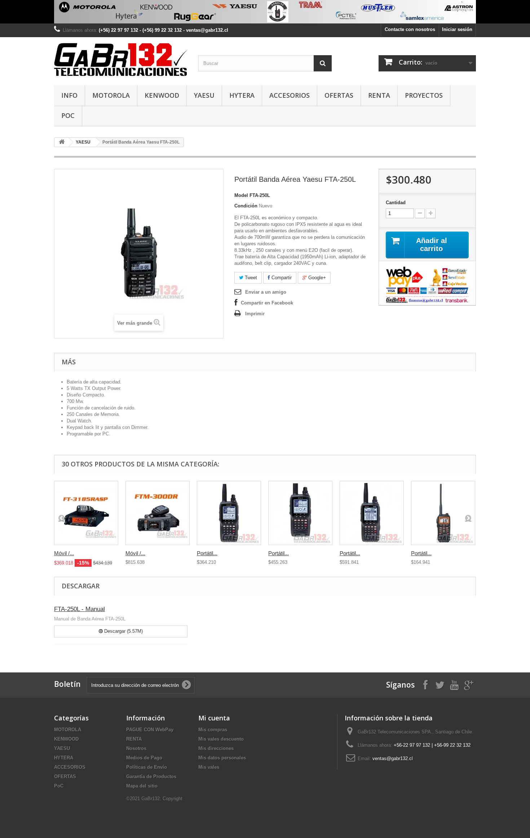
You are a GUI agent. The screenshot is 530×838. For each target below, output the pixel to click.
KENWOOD (162, 95)
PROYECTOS (424, 95)
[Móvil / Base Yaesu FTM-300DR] (157, 513)
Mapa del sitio (142, 786)
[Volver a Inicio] (62, 142)
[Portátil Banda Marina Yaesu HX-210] (443, 513)
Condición (245, 206)
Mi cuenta (214, 718)
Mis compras (212, 729)
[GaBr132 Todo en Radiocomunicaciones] (265, 11)
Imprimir (255, 313)
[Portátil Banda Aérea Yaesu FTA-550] (300, 513)
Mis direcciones (216, 748)
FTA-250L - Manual (79, 609)
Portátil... (207, 553)
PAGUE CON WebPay (149, 729)
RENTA (379, 95)
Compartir (281, 277)
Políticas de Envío (146, 767)
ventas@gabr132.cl (392, 758)
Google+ (316, 277)
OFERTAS (338, 95)
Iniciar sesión (457, 29)
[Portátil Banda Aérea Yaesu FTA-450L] (229, 513)
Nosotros (136, 748)
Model (241, 195)
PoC (68, 115)
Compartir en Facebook (267, 303)
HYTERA (242, 95)
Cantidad (396, 202)
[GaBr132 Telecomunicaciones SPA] (120, 59)
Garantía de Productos (151, 776)
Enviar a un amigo (265, 292)
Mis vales (208, 767)
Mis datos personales (222, 757)
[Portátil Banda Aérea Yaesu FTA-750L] (372, 513)
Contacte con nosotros (410, 29)
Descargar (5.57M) (123, 631)
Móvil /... (64, 553)
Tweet (250, 277)
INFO (69, 95)
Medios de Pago (144, 757)
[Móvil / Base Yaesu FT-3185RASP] (86, 513)
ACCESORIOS (289, 95)
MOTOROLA (111, 95)
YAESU (204, 95)
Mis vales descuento (221, 739)
